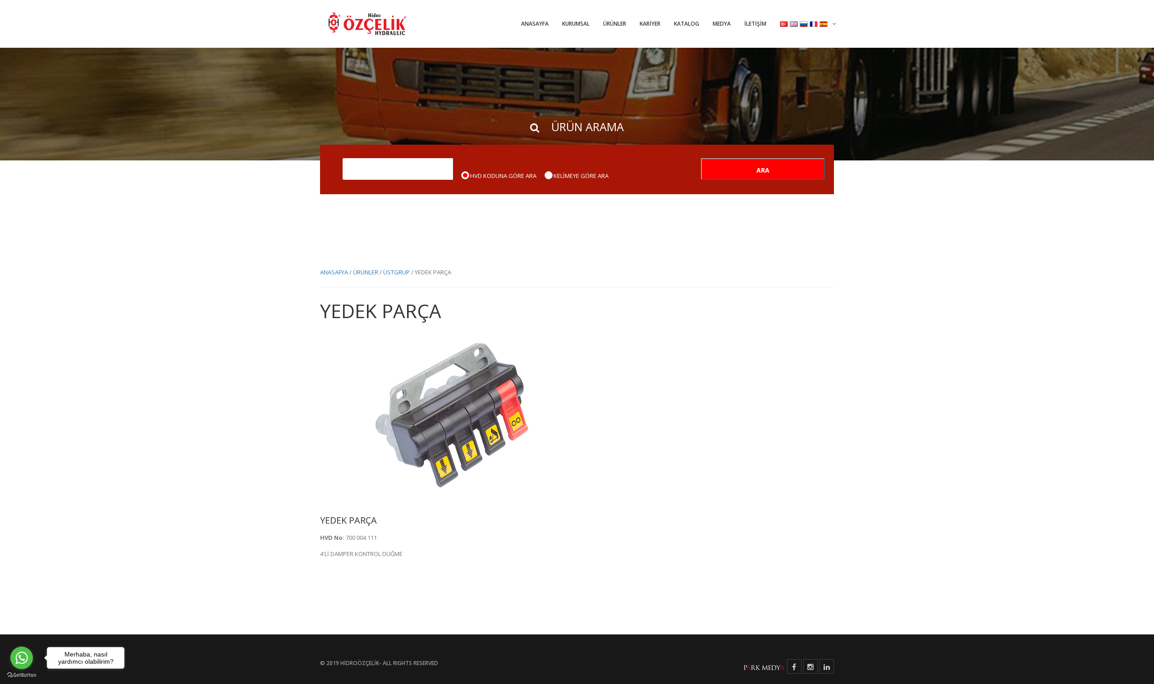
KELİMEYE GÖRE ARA (581, 176)
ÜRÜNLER (614, 23)
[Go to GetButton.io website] (21, 675)
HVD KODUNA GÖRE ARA (503, 176)
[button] (808, 24)
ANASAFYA (334, 272)
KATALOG (686, 23)
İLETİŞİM (755, 23)
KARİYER (650, 23)
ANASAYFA (535, 23)
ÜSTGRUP (396, 272)
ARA (762, 170)
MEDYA (722, 23)
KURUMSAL (576, 23)
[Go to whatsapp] (21, 658)
